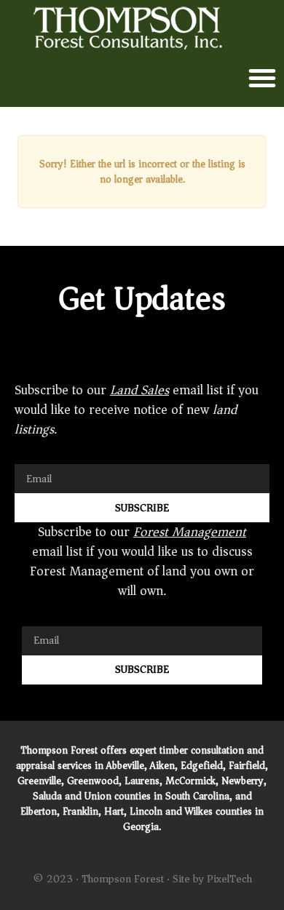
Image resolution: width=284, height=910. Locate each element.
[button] (262, 78)
